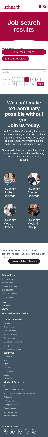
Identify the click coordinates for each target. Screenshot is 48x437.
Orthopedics (9, 397)
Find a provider (10, 331)
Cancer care (9, 386)
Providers (7, 368)
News (6, 360)
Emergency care (10, 412)
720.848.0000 (7, 283)
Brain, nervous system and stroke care (19, 393)
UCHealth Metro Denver (10, 223)
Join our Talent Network (24, 261)
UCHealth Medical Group (34, 223)
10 (14, 84)
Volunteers (8, 379)
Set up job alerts (16, 58)
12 (26, 84)
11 (20, 84)
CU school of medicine (13, 342)
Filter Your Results (24, 52)
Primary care (9, 401)
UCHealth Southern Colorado (34, 192)
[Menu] (40, 7)
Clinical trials (9, 327)
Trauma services (10, 408)
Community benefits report (14, 349)
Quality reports (10, 345)
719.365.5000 (7, 297)
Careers (7, 323)
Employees (8, 371)
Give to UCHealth (11, 334)
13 (33, 84)
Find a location (9, 338)
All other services (11, 416)
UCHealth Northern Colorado (10, 192)
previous (7, 79)
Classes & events (11, 357)
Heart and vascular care (13, 390)
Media (6, 375)
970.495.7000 (7, 290)
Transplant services (11, 404)
